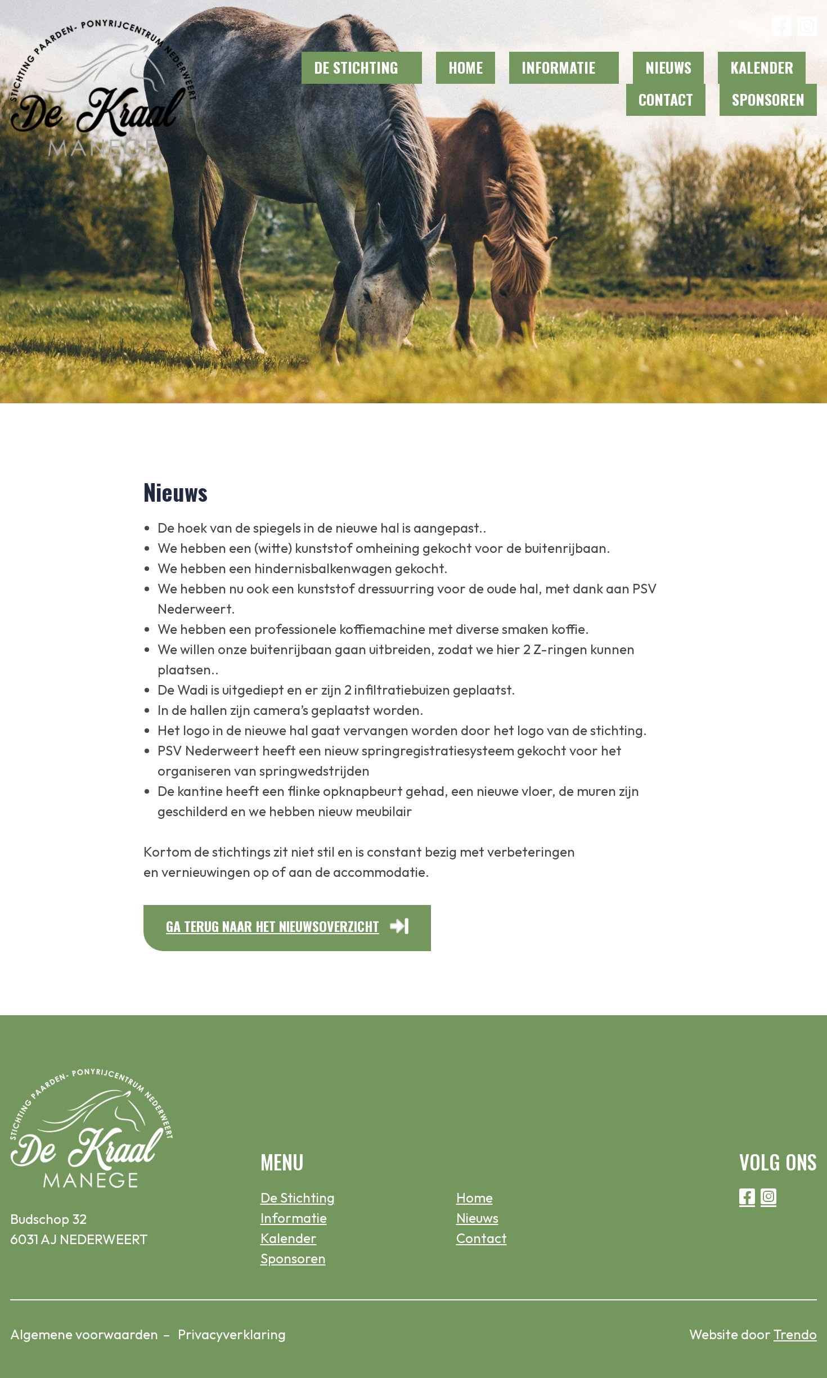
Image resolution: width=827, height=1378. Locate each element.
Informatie (558, 67)
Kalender (761, 67)
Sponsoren (768, 99)
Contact (666, 99)
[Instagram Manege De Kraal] (807, 26)
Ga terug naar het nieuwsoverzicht (272, 926)
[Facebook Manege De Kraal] (782, 26)
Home (465, 67)
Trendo (795, 1334)
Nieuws (668, 67)
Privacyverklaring (232, 1334)
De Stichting (356, 67)
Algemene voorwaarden (84, 1334)
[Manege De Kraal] (103, 85)
